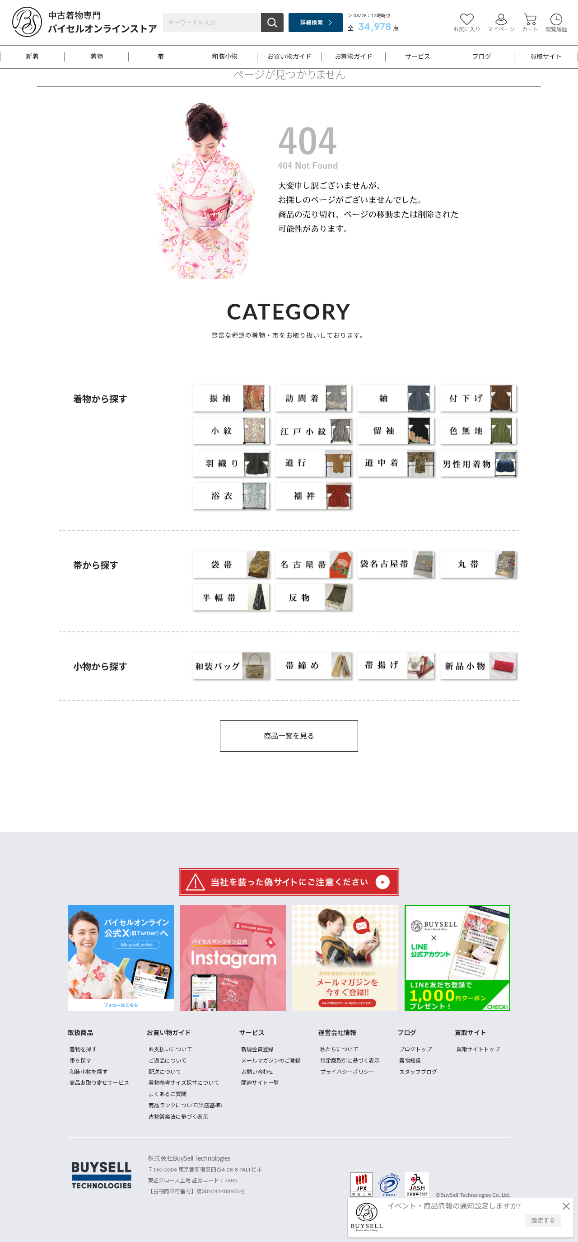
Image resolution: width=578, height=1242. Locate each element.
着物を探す (83, 1049)
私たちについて (339, 1049)
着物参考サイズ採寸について (184, 1083)
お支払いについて (170, 1049)
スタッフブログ (418, 1072)
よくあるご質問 (167, 1094)
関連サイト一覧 (260, 1083)
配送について (165, 1072)
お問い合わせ (257, 1072)
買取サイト (546, 57)
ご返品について (167, 1060)
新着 (32, 57)
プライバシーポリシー (347, 1072)
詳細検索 (311, 22)
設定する (543, 1221)
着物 (96, 57)
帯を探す (80, 1060)
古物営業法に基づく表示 (178, 1117)
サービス (417, 57)
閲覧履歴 (556, 29)
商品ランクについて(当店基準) (185, 1105)
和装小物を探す (88, 1072)
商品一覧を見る (289, 736)
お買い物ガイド (289, 57)
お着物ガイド (354, 57)
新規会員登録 (257, 1049)
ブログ (481, 57)
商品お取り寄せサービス (99, 1083)
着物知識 (410, 1060)
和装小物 (225, 57)
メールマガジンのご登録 (271, 1060)
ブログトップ (415, 1049)
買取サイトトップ (478, 1049)
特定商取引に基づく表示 (350, 1060)
